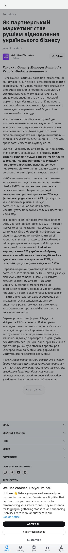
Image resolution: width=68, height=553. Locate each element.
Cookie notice (11, 517)
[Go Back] (5, 4)
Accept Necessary (34, 531)
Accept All (34, 524)
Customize (34, 540)
